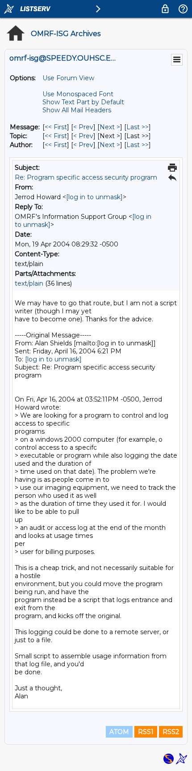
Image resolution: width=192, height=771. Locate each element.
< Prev (83, 127)
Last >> (137, 127)
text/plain (29, 283)
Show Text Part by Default (83, 102)
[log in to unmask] (94, 197)
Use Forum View (68, 78)
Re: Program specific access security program (86, 177)
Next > (110, 127)
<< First (56, 127)
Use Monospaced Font (77, 94)
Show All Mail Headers (76, 110)
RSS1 (146, 732)
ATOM (119, 732)
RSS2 (171, 732)
